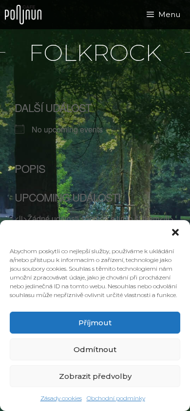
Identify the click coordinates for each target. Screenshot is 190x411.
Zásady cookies (61, 398)
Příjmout (95, 322)
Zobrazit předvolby (95, 376)
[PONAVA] (25, 14)
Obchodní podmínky (116, 398)
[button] (175, 232)
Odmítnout (95, 349)
